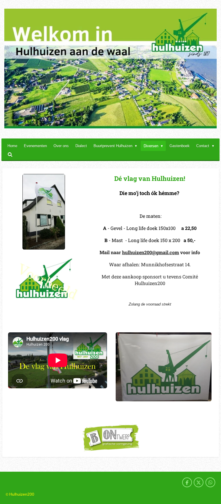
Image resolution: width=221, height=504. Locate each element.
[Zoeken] (10, 155)
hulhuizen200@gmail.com (150, 252)
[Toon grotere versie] (43, 212)
